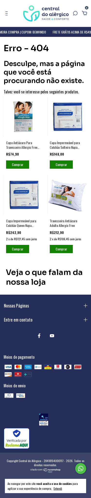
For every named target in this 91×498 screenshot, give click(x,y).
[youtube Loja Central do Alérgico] (52, 335)
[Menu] (7, 13)
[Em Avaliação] (43, 420)
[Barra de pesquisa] (75, 13)
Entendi (58, 488)
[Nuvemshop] (45, 471)
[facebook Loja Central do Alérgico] (39, 335)
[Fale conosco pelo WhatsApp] (80, 468)
